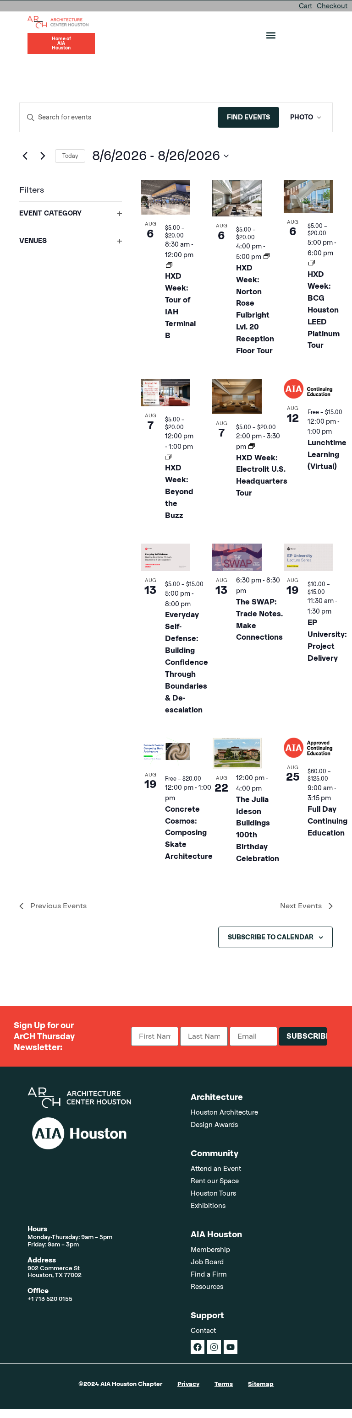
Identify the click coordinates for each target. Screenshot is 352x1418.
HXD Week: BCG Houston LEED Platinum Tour (324, 310)
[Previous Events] (24, 156)
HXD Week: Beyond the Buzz (179, 491)
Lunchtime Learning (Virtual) (327, 454)
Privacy (188, 1384)
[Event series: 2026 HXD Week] (169, 265)
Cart (305, 6)
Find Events (248, 117)
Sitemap (261, 1384)
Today (70, 156)
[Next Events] (42, 156)
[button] (271, 35)
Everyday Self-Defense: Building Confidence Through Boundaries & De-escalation (186, 662)
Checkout (332, 6)
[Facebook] (197, 1347)
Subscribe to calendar (271, 937)
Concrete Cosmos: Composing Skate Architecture (189, 833)
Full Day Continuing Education (327, 821)
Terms (223, 1384)
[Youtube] (230, 1347)
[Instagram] (214, 1347)
